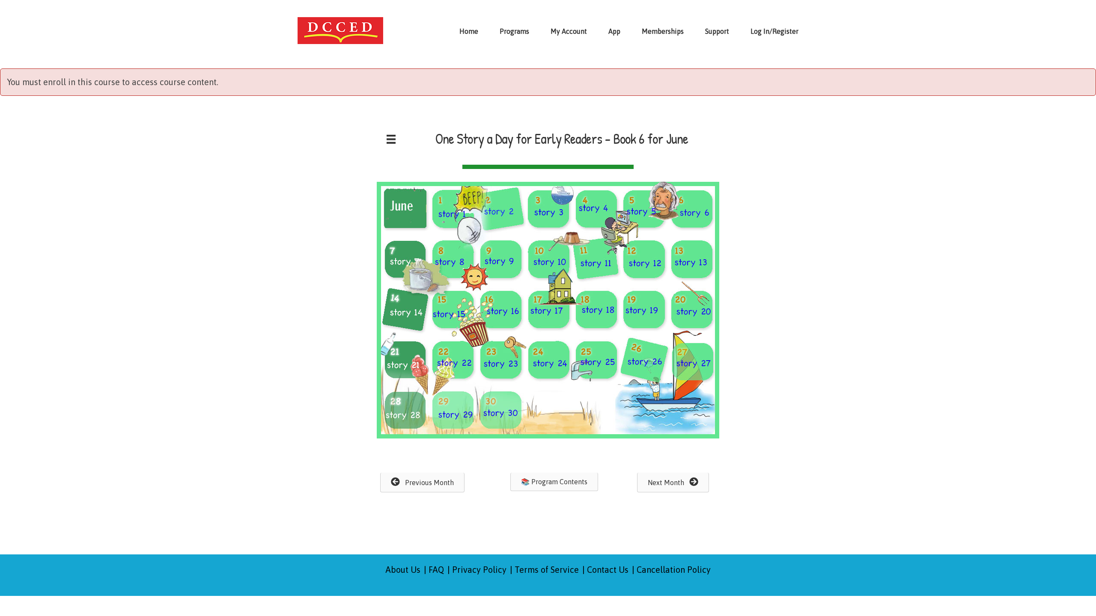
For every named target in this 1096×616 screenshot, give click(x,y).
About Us (403, 570)
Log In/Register (774, 31)
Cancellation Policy (674, 570)
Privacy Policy (479, 570)
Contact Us (607, 570)
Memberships (663, 31)
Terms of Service (547, 570)
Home (468, 31)
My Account (569, 31)
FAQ (436, 570)
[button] (422, 482)
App (614, 31)
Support (717, 31)
